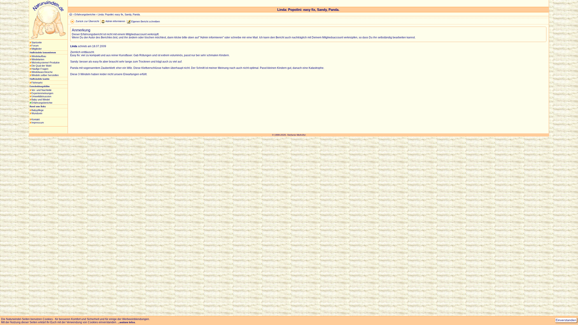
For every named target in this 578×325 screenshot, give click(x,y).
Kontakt (35, 119)
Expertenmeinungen (42, 93)
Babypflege (37, 110)
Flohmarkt (36, 82)
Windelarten (37, 59)
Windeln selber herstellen (45, 75)
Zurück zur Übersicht (87, 21)
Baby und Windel (40, 99)
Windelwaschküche (42, 72)
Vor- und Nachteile (41, 90)
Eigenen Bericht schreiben (145, 21)
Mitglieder (36, 48)
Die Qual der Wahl (41, 65)
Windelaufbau (38, 56)
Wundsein (36, 113)
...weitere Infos (126, 322)
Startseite (36, 42)
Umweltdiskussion (41, 96)
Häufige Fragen (39, 68)
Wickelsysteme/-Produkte (45, 62)
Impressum (37, 122)
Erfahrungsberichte (41, 102)
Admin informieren (115, 21)
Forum (35, 45)
